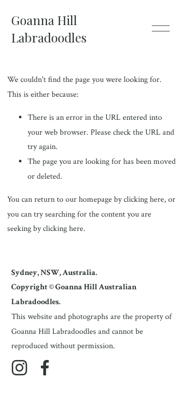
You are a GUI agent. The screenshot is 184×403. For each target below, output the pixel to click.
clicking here (144, 199)
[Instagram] (19, 367)
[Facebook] (45, 367)
